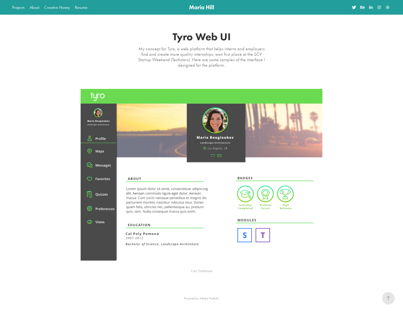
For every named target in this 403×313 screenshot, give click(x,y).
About (34, 7)
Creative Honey (57, 7)
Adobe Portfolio (209, 298)
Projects (18, 7)
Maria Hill (201, 7)
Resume (81, 7)
